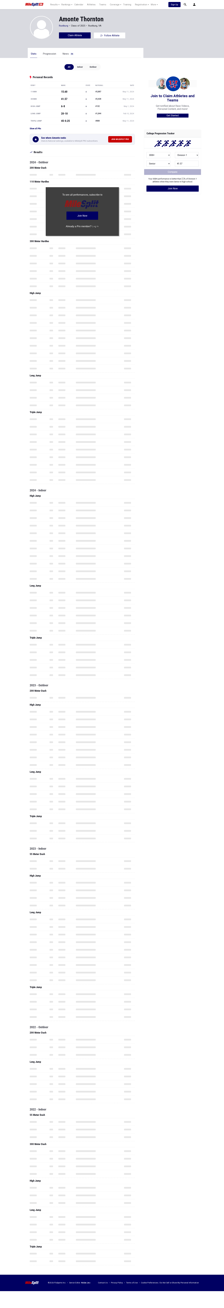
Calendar (78, 4)
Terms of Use (132, 1283)
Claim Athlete (75, 35)
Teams (102, 4)
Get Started (173, 115)
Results (54, 4)
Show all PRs (35, 128)
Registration (141, 4)
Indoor (80, 67)
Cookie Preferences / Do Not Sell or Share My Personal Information (170, 1283)
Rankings (66, 4)
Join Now (173, 188)
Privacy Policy (117, 1283)
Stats (33, 53)
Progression (49, 53)
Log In (95, 226)
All (69, 67)
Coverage (114, 4)
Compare (172, 171)
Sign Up (174, 4)
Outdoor (93, 67)
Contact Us (103, 1283)
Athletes (91, 4)
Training (127, 4)
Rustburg (63, 25)
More (153, 4)
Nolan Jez (85, 1283)
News (67, 53)
